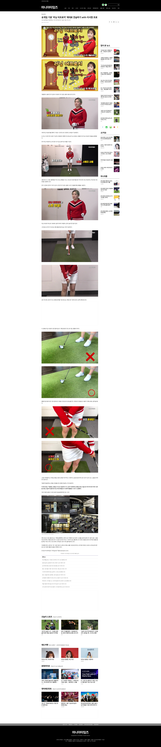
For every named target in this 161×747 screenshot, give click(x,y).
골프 (65, 8)
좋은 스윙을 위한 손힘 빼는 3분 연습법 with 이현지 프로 (53, 574)
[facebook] (103, 127)
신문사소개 (65, 724)
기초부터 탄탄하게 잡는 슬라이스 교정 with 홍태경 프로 (53, 571)
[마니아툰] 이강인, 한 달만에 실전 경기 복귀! (107, 189)
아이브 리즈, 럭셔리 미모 (48, 659)
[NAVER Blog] (111, 127)
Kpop (102, 140)
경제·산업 (108, 8)
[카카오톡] (114, 22)
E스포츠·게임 (83, 8)
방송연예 (43, 706)
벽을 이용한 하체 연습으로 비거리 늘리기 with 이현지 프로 (54, 583)
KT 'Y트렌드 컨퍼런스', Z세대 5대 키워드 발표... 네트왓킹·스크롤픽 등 (69, 681)
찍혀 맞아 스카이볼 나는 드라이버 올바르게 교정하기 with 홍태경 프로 (56, 580)
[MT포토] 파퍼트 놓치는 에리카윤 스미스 (106, 119)
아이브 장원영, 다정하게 (87, 659)
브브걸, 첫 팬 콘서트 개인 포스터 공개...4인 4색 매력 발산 (106, 153)
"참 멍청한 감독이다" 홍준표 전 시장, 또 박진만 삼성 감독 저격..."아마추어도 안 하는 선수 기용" (106, 104)
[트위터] (112, 22)
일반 (101, 206)
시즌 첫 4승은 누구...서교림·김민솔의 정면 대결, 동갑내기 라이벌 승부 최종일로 (50, 632)
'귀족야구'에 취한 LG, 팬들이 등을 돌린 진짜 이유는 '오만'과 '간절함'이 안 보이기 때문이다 (107, 58)
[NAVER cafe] (106, 127)
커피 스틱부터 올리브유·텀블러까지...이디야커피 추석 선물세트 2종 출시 (50, 681)
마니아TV (114, 8)
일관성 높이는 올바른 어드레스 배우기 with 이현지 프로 (53, 562)
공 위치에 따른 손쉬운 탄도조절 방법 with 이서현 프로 (53, 565)
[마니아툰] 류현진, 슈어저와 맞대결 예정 (106, 212)
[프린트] (118, 22)
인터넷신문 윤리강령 (88, 724)
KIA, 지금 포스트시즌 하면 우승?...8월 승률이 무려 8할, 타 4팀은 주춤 (107, 88)
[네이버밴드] (116, 22)
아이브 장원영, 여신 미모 (67, 659)
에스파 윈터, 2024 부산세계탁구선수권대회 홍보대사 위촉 (106, 138)
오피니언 (89, 8)
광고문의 (81, 724)
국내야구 (102, 53)
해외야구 (102, 199)
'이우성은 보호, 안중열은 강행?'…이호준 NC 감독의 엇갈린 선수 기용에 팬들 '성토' (106, 51)
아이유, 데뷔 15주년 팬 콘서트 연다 (106, 168)
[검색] (118, 5)
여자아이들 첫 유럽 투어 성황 (107, 160)
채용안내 (70, 724)
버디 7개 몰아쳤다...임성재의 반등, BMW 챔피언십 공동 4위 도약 (69, 632)
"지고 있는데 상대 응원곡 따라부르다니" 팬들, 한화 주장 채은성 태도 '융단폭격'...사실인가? (107, 66)
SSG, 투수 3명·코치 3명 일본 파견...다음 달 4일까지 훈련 (106, 81)
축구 (73, 8)
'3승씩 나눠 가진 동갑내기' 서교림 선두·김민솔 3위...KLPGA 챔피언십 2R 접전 (89, 632)
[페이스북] (109, 22)
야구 (69, 8)
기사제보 (75, 724)
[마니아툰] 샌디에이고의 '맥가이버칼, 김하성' (106, 197)
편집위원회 (96, 724)
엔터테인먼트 (95, 8)
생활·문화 (102, 8)
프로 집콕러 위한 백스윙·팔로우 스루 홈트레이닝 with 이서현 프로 (56, 586)
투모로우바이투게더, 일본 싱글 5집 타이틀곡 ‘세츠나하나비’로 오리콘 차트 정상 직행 (89, 704)
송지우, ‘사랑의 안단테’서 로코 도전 (106, 145)
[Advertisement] (57, 313)
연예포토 (43, 661)
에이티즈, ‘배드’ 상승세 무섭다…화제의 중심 (69, 704)
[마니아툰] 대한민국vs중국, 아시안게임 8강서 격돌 (106, 181)
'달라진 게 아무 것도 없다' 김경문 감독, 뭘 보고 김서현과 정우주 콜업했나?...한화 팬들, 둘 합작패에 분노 (107, 96)
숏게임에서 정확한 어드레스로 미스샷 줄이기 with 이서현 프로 (55, 577)
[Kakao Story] (117, 127)
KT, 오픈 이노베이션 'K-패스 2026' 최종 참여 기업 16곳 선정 (89, 681)
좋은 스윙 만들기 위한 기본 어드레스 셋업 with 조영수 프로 (54, 568)
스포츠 (76, 8)
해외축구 (102, 191)
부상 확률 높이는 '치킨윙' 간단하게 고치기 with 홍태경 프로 (54, 559)
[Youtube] (114, 127)
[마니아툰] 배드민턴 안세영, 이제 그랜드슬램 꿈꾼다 (106, 204)
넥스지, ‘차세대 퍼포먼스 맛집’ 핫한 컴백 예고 (50, 704)
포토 (119, 8)
